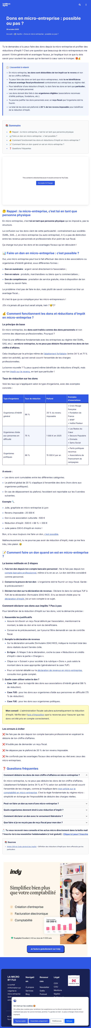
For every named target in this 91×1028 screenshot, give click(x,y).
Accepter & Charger (45, 183)
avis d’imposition (35, 714)
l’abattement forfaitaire (55, 353)
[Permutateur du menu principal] (86, 4)
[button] (80, 5)
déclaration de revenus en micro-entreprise (59, 670)
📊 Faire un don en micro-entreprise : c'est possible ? (33, 136)
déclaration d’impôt (14, 599)
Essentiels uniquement (39, 1021)
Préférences (57, 1021)
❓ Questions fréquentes (20, 148)
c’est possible (51, 534)
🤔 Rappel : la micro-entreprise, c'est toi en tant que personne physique (41, 132)
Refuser (69, 1021)
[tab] (45, 786)
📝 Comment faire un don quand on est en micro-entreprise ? (36, 144)
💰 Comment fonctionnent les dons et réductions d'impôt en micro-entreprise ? (44, 140)
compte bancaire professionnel (20, 573)
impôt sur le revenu (20, 371)
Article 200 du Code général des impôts (21, 846)
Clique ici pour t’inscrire (75, 834)
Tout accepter (20, 1021)
